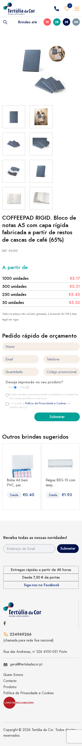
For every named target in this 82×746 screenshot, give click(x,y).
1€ (47, 22)
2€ (57, 22)
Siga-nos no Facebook (41, 585)
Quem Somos (13, 674)
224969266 (20, 634)
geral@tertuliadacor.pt (26, 664)
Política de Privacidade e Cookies (45, 403)
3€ (66, 22)
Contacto (10, 680)
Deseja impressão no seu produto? (34, 382)
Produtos (10, 686)
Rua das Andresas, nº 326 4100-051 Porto (35, 651)
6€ (76, 22)
